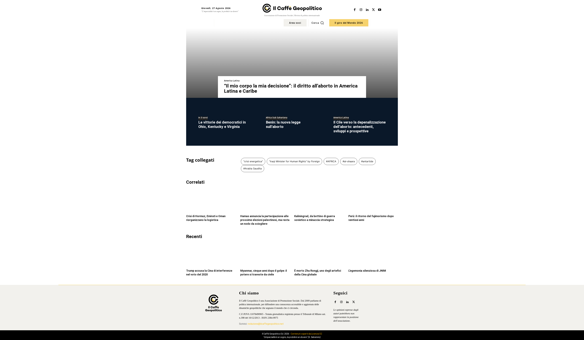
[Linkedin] (367, 10)
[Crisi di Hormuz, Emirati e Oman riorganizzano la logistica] (211, 200)
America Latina (232, 80)
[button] (317, 22)
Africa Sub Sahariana (276, 118)
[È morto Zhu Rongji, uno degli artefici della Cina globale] (319, 254)
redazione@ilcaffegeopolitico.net (266, 323)
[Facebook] (355, 10)
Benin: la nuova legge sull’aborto (283, 124)
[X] (373, 10)
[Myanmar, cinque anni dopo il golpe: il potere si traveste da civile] (265, 254)
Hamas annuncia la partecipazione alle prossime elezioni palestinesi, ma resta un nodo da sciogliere (264, 220)
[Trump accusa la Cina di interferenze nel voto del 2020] (211, 254)
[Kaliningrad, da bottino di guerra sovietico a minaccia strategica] (319, 200)
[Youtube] (380, 10)
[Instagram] (361, 10)
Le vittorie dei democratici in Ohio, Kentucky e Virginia (222, 124)
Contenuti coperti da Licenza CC (306, 334)
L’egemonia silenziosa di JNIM (367, 270)
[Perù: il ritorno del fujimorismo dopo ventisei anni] (373, 200)
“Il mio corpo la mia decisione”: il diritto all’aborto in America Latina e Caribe (291, 88)
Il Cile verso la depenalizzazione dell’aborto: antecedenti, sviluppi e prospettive (359, 126)
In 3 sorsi (203, 118)
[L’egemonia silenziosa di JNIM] (373, 254)
